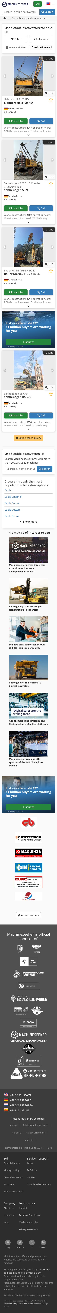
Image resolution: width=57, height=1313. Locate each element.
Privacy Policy (10, 1303)
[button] (53, 4)
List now (28, 342)
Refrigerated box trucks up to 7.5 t (23, 1147)
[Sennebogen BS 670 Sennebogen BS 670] (28, 370)
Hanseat (13, 1125)
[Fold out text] (28, 134)
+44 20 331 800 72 (20, 1095)
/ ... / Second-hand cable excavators (26, 18)
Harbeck (16, 1132)
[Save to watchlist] (51, 100)
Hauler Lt (28, 1140)
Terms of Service (29, 1303)
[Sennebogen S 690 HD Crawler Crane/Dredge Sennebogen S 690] (28, 160)
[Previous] (5, 76)
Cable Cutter (11, 503)
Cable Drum (11, 516)
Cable (7, 490)
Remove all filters (18, 47)
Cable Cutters (12, 509)
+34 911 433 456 (19, 1110)
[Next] (52, 76)
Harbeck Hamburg (35, 1132)
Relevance (41, 39)
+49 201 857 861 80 (21, 1105)
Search (48, 12)
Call (43, 121)
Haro (49, 1147)
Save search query (29, 438)
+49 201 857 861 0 (20, 1100)
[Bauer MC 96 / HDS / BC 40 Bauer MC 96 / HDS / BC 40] (28, 247)
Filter (17, 39)
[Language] (48, 4)
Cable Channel (13, 496)
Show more (29, 521)
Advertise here (29, 915)
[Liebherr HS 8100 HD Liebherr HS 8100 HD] (28, 76)
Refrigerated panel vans (35, 1125)
